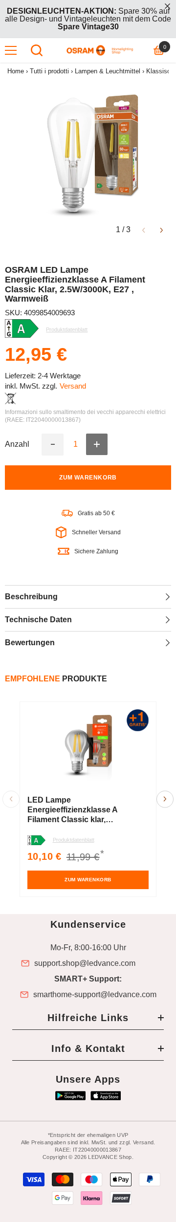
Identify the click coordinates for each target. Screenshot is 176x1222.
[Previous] (143, 229)
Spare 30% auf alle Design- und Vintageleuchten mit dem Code (88, 19)
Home (15, 71)
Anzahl (17, 444)
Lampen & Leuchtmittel (107, 71)
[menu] (11, 50)
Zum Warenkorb (88, 477)
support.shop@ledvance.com (84, 963)
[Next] (161, 229)
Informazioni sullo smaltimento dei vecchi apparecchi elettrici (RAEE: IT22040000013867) (85, 416)
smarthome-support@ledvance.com (94, 995)
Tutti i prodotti (49, 71)
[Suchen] (37, 50)
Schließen (167, 6)
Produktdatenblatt (73, 840)
